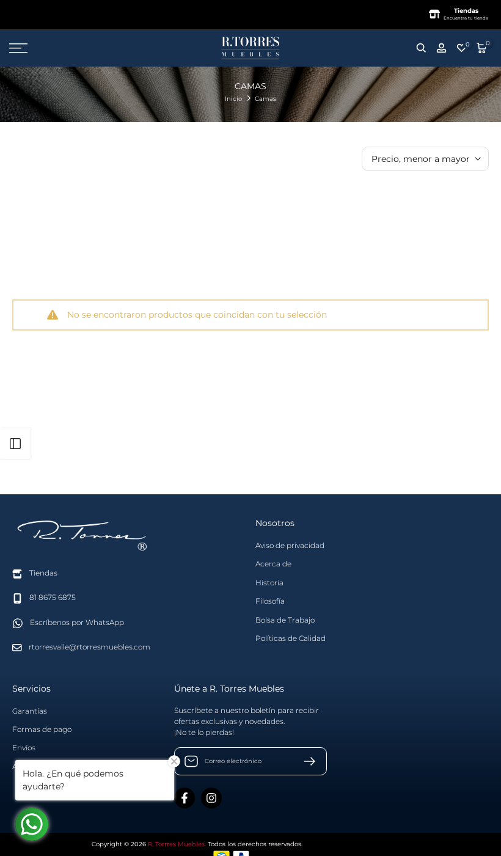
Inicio (233, 99)
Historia (269, 582)
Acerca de (273, 563)
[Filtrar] (15, 443)
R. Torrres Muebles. (177, 844)
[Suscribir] (305, 761)
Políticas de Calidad (290, 638)
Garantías (29, 710)
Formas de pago (41, 729)
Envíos (23, 747)
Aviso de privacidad (289, 545)
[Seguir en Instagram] (211, 798)
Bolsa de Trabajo (285, 619)
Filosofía (270, 600)
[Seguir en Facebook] (184, 798)
